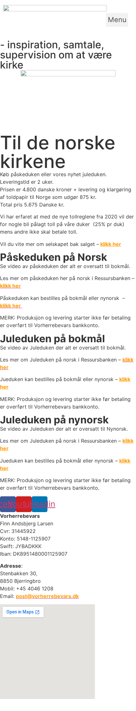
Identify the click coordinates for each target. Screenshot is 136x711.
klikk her (110, 244)
